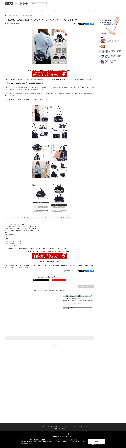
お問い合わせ (64, 434)
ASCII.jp (56, 428)
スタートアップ (39, 11)
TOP (102, 11)
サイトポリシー (40, 434)
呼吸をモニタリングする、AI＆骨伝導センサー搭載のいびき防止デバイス (78, 301)
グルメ (23, 11)
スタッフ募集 (78, 434)
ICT (55, 11)
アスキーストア (71, 11)
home (8, 15)
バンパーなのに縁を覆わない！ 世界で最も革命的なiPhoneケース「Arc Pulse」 (77, 308)
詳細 (26, 443)
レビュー (118, 11)
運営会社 (58, 434)
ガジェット (55, 426)
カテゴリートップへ (86, 286)
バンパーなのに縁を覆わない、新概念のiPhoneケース (74, 298)
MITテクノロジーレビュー (67, 428)
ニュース (48, 426)
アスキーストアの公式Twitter (51, 265)
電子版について (86, 434)
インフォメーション (86, 11)
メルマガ (69, 265)
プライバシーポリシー (49, 434)
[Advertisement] (94, 4)
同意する (96, 441)
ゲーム (7, 11)
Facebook (63, 265)
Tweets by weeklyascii (55, 345)
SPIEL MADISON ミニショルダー (65, 80)
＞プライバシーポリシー (96, 445)
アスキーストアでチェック (53, 248)
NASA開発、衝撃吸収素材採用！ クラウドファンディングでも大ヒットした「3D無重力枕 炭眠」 (78, 304)
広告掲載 (71, 434)
